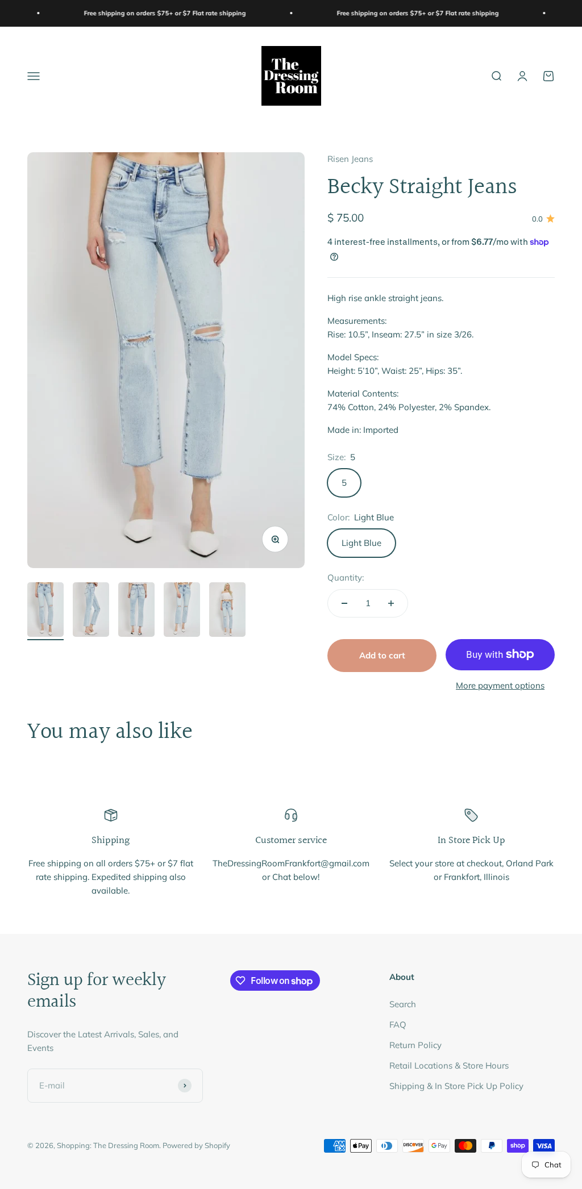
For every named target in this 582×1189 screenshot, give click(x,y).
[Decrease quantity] (344, 603)
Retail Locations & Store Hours (449, 1065)
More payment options (500, 685)
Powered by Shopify (196, 1145)
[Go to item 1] (45, 611)
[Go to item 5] (227, 611)
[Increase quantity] (391, 603)
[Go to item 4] (182, 611)
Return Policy (415, 1045)
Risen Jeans (350, 158)
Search (402, 1004)
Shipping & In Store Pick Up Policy (456, 1085)
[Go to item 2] (91, 611)
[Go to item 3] (136, 611)
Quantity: (345, 577)
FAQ (397, 1024)
